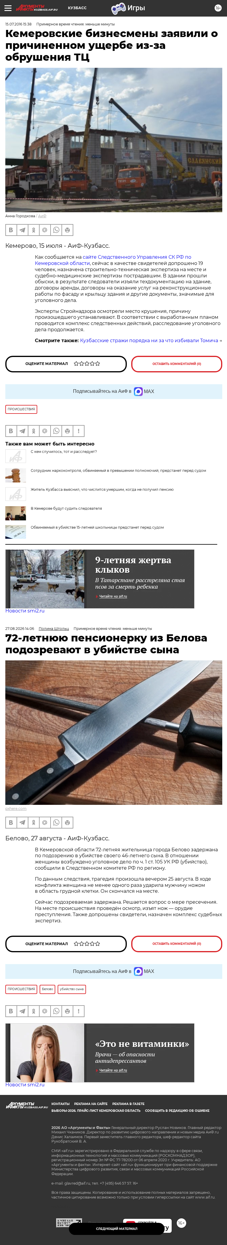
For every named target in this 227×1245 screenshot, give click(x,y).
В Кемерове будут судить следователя (66, 508)
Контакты (60, 1104)
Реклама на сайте (91, 1104)
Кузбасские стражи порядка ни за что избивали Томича (149, 340)
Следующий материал (116, 1229)
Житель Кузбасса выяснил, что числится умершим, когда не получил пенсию (102, 489)
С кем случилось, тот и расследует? (64, 451)
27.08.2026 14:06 (19, 628)
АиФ (42, 216)
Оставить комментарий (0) (177, 364)
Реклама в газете (128, 1104)
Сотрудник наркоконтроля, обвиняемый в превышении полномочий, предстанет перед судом (118, 470)
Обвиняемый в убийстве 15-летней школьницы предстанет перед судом (97, 527)
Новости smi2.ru (25, 611)
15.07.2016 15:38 (18, 24)
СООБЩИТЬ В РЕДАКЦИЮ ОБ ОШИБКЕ (177, 1111)
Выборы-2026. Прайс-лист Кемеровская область (95, 1111)
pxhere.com (16, 808)
